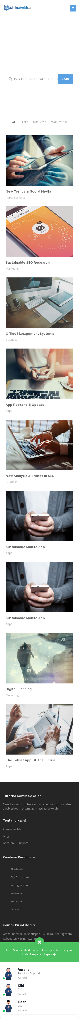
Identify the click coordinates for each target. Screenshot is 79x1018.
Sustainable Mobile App (25, 547)
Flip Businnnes (20, 877)
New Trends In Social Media (28, 191)
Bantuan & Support (15, 843)
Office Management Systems (30, 334)
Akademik (17, 869)
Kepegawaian (19, 885)
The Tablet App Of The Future (30, 760)
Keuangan (17, 901)
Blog (6, 836)
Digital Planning (19, 689)
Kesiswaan (17, 893)
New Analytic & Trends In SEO (30, 476)
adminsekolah (12, 829)
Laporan (16, 909)
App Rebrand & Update (25, 405)
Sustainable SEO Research (28, 262)
